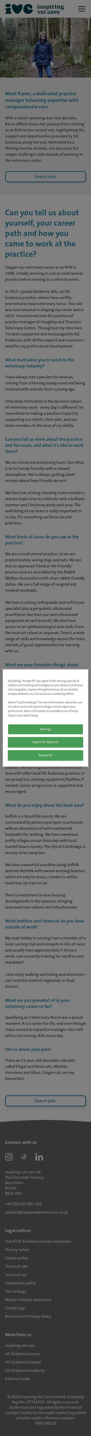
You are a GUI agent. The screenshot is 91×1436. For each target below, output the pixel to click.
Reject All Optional (45, 742)
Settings (45, 729)
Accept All (45, 755)
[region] (45, 718)
